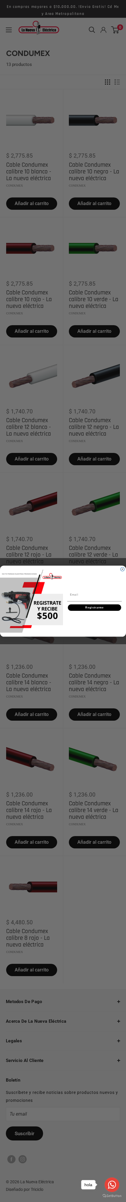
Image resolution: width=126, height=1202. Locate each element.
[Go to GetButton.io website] (112, 1196)
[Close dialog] (122, 569)
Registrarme (94, 607)
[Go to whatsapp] (112, 1184)
